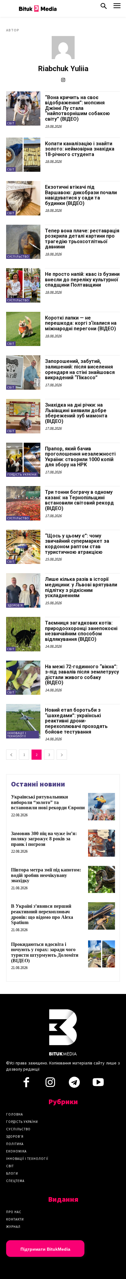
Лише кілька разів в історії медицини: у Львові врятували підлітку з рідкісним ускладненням (81, 587)
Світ (10, 123)
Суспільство (18, 257)
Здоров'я (15, 605)
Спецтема (15, 1181)
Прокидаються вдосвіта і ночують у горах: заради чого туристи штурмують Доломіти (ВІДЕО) (44, 952)
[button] (103, 7)
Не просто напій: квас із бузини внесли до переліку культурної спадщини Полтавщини (82, 279)
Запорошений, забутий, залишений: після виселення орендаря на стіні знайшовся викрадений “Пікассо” (80, 369)
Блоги (12, 1173)
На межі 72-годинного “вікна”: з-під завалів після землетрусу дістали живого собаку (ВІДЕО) (82, 675)
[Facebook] (26, 1084)
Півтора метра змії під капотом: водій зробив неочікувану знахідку (46, 875)
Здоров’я (15, 1136)
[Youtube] (98, 1084)
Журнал (13, 1227)
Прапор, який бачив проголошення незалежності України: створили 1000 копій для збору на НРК (80, 457)
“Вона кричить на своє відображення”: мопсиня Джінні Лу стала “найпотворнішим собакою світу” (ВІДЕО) (77, 108)
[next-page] (62, 755)
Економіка (16, 1151)
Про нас (13, 1212)
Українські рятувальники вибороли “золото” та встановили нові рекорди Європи (48, 802)
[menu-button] (116, 7)
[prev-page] (11, 755)
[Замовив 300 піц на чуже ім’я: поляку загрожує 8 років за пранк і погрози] (101, 843)
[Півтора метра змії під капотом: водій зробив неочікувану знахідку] (101, 879)
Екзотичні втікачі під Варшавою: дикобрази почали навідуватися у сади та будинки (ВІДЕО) (81, 195)
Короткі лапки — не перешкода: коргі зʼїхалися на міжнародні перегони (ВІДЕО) (81, 323)
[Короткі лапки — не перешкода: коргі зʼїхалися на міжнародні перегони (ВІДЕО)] (23, 329)
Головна (14, 1114)
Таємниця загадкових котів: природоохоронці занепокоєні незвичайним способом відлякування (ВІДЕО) (81, 631)
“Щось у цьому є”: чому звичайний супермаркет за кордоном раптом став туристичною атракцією (77, 544)
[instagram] (63, 80)
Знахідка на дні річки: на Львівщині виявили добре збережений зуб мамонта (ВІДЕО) (76, 413)
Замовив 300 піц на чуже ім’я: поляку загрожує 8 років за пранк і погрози (44, 839)
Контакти (15, 1219)
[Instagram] (50, 1084)
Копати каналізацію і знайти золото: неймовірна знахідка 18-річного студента (79, 149)
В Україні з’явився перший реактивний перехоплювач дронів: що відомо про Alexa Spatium (42, 914)
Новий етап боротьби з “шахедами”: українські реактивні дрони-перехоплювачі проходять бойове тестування (76, 720)
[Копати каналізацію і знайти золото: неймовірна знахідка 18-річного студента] (23, 155)
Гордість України (22, 475)
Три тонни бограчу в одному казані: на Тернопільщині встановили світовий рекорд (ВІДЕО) (79, 500)
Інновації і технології (16, 734)
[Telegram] (74, 1084)
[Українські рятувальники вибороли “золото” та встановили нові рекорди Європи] (101, 806)
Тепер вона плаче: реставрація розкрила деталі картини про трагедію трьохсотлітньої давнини (82, 239)
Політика (15, 1144)
